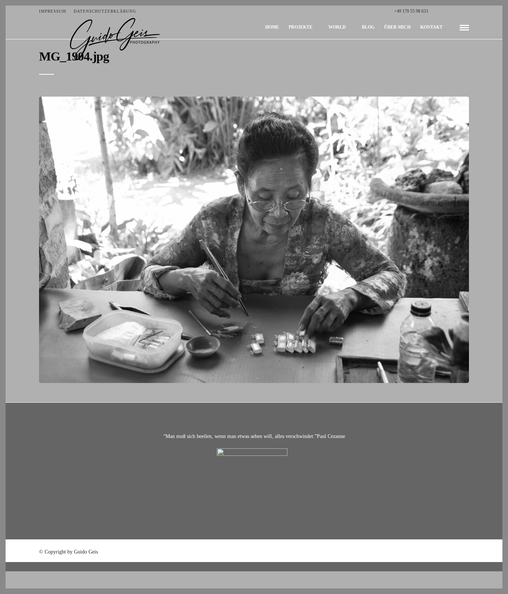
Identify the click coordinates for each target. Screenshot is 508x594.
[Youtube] (451, 11)
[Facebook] (436, 11)
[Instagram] (467, 11)
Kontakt (431, 27)
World (337, 27)
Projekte (300, 27)
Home (272, 27)
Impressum (52, 11)
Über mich (397, 27)
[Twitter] (443, 11)
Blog (368, 27)
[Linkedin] (459, 11)
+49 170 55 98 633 (411, 11)
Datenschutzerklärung (105, 11)
